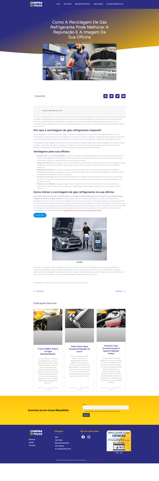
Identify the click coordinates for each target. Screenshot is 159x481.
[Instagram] (89, 437)
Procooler (32, 445)
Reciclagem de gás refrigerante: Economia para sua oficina (66, 283)
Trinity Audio (52, 110)
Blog (58, 4)
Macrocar (32, 439)
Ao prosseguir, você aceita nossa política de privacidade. (102, 411)
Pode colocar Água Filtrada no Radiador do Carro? (79, 349)
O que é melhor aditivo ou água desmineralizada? (48, 351)
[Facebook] (83, 437)
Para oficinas (98, 4)
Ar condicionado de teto (115, 4)
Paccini (31, 442)
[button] (105, 96)
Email (84, 404)
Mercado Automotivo (82, 4)
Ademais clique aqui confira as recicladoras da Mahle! (82, 210)
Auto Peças (67, 4)
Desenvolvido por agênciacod (94, 460)
